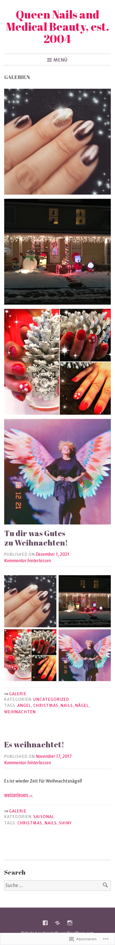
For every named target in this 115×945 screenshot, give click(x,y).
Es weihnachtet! (34, 744)
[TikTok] (57, 923)
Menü (61, 59)
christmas (45, 705)
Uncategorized (51, 699)
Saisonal (43, 816)
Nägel (82, 705)
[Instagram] (70, 923)
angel (24, 705)
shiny (65, 823)
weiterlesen (18, 795)
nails (67, 705)
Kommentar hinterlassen (27, 560)
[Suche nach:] (57, 885)
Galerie (18, 694)
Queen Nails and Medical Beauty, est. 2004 (57, 26)
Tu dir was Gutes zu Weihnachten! (36, 538)
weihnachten (20, 712)
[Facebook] (45, 923)
